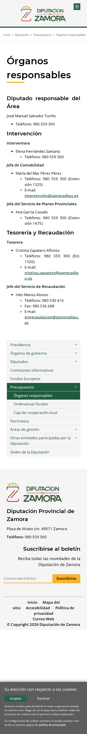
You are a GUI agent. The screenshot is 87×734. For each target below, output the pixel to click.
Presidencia (20, 344)
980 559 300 (36, 536)
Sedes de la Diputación (29, 452)
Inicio (6, 35)
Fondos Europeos (25, 378)
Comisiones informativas (31, 370)
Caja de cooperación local (35, 412)
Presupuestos (42, 35)
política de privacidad (52, 725)
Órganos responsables (71, 35)
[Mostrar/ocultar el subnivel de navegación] (75, 345)
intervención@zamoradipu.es (51, 195)
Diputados (19, 361)
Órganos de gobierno (28, 353)
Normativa (19, 421)
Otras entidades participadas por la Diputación (40, 440)
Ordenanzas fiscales (31, 403)
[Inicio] (43, 13)
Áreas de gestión (24, 429)
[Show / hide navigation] (77, 6)
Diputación (22, 35)
